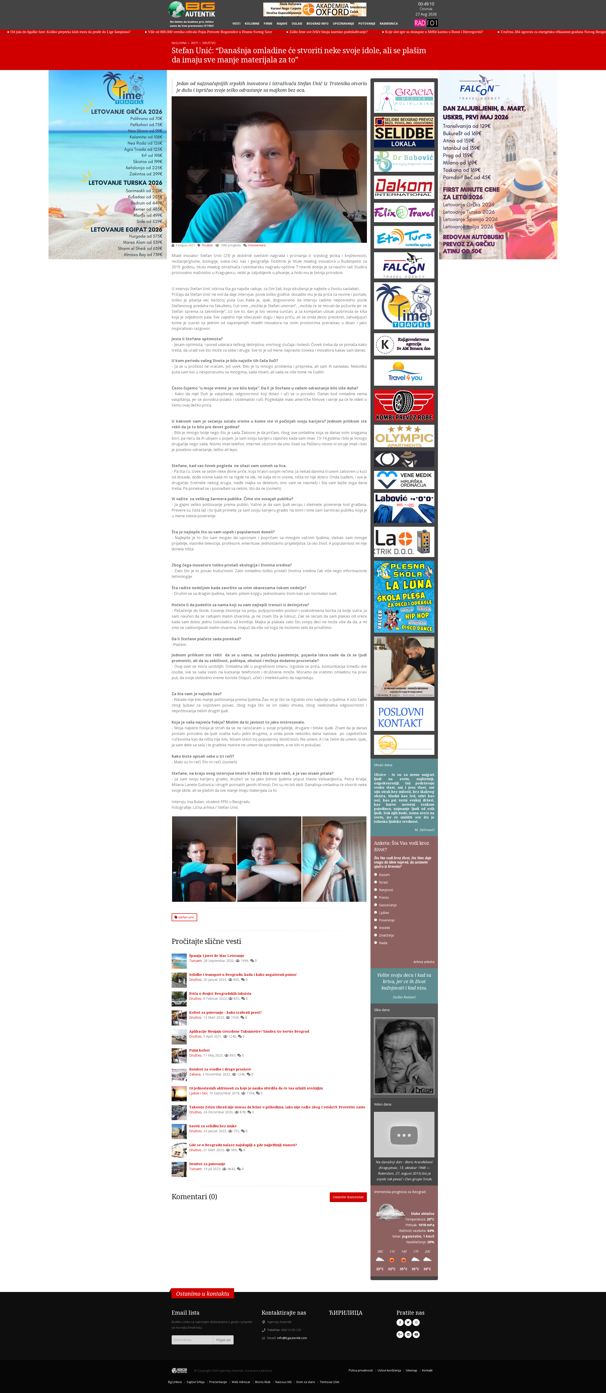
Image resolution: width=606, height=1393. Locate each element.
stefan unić (186, 917)
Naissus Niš (283, 1382)
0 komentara (257, 245)
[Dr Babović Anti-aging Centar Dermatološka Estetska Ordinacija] (404, 163)
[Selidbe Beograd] (404, 133)
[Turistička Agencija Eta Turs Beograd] (404, 238)
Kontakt (427, 1370)
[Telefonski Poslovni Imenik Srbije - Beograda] (404, 717)
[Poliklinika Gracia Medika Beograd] (404, 99)
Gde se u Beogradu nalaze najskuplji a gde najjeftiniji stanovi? (243, 1145)
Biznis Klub (263, 1382)
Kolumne (252, 24)
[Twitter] (408, 1322)
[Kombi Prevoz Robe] (404, 406)
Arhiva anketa (424, 962)
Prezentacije (218, 1382)
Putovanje (366, 24)
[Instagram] (416, 1322)
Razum (384, 874)
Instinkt (384, 927)
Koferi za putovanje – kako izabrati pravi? (225, 1012)
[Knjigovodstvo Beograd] (404, 509)
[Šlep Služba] (404, 746)
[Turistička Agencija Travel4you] (404, 374)
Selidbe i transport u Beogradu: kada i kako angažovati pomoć (243, 974)
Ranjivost (386, 890)
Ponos (384, 897)
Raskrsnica (389, 24)
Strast (383, 882)
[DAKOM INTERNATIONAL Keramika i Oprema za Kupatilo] (404, 188)
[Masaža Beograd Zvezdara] (404, 668)
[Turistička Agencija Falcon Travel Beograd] (404, 267)
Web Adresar (241, 1382)
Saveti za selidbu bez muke (213, 1126)
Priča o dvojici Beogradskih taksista (220, 993)
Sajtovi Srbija (196, 1382)
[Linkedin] (408, 1334)
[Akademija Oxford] (315, 9)
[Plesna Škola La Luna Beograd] (404, 598)
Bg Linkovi (175, 1382)
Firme (268, 24)
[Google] (400, 1334)
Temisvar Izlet (329, 1382)
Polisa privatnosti (361, 1370)
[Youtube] (416, 1334)
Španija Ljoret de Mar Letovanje (216, 955)
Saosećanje (388, 905)
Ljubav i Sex (198, 1093)
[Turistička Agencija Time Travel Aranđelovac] (404, 307)
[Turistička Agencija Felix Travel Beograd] (404, 214)
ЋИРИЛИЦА (345, 1312)
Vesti (236, 24)
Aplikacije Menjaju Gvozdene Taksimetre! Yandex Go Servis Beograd (249, 1031)
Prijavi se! (223, 1340)
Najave (282, 24)
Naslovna (179, 43)
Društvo (209, 43)
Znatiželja (386, 935)
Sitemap (411, 1370)
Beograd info (318, 24)
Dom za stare (305, 1382)
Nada (383, 943)
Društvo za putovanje (207, 1164)
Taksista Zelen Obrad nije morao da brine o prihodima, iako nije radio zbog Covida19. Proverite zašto (277, 1107)
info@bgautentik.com (292, 1338)
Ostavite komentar (348, 1197)
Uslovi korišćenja (389, 1370)
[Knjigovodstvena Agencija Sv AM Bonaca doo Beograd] (404, 346)
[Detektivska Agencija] (404, 460)
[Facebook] (400, 1322)
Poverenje (387, 920)
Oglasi (297, 24)
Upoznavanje (343, 24)
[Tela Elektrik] (404, 543)
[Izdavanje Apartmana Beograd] (404, 437)
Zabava (195, 1074)
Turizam (195, 960)
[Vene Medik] (404, 481)
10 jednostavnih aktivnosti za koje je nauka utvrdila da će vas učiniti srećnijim (256, 1088)
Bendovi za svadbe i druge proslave (220, 1069)
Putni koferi (199, 1050)
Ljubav (384, 912)
